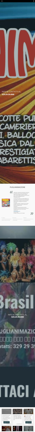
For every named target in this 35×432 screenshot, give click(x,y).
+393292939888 (15, 220)
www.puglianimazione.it (17, 211)
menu (2, 1)
